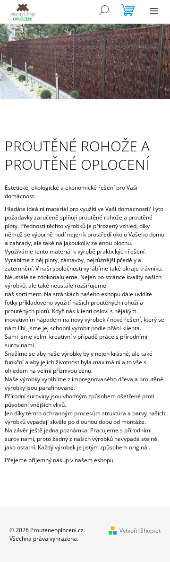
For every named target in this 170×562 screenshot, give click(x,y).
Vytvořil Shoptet (140, 531)
